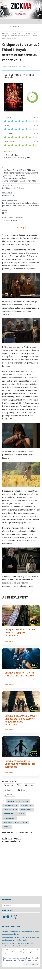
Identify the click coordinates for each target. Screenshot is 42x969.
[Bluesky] (4, 917)
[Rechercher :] (21, 26)
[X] (12, 917)
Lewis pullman (9, 818)
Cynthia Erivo (26, 805)
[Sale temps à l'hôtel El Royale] (13, 97)
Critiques (16, 33)
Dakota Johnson (10, 810)
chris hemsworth (10, 805)
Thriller (7, 827)
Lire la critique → (10, 641)
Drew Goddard (26, 810)
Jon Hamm (20, 814)
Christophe (21, 66)
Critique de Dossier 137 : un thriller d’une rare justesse (20, 674)
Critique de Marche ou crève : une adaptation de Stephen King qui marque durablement (21, 720)
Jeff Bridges (8, 814)
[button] (38, 21)
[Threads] (16, 917)
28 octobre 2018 (9, 66)
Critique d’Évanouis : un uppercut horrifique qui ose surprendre (20, 763)
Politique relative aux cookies (27, 960)
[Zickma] (21, 17)
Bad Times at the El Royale (18, 801)
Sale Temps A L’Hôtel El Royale (15, 822)
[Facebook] (8, 917)
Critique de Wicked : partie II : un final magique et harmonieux (21, 632)
